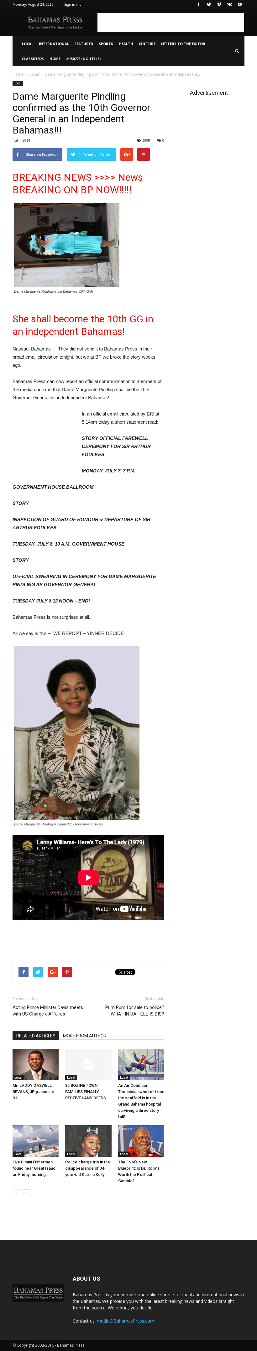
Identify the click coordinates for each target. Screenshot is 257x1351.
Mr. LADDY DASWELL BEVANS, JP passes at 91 (33, 1091)
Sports (106, 43)
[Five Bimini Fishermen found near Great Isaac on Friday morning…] (36, 1141)
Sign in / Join (74, 4)
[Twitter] (208, 4)
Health (126, 43)
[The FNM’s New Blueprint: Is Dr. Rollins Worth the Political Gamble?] (141, 1141)
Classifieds (33, 58)
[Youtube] (239, 4)
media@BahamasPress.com (125, 1321)
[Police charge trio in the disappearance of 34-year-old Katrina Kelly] (88, 1141)
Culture (147, 43)
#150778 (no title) (83, 58)
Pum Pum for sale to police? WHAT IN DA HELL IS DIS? (134, 1011)
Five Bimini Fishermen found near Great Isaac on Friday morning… (34, 1168)
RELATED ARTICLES (35, 1035)
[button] (236, 51)
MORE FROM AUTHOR (85, 1035)
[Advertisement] (170, 22)
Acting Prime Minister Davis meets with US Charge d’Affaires (48, 1011)
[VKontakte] (229, 4)
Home (55, 58)
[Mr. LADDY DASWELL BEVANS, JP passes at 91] (36, 1064)
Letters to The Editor (183, 43)
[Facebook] (198, 4)
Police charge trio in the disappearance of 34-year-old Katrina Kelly (87, 1168)
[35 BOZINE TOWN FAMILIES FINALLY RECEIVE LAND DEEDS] (88, 1064)
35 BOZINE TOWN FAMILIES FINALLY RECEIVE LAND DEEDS (85, 1091)
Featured (84, 43)
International (54, 43)
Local (27, 43)
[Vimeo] (219, 4)
